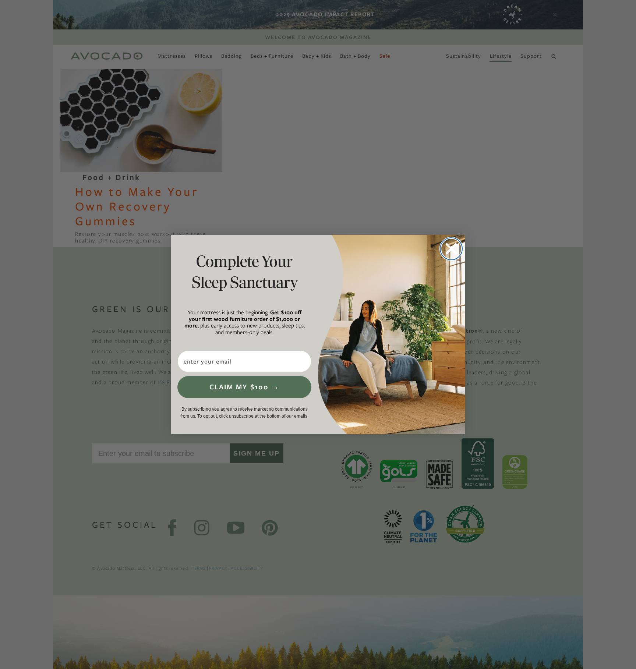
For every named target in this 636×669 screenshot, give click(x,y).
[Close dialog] (451, 249)
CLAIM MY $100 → (244, 387)
